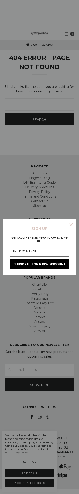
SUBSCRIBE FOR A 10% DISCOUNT (40, 264)
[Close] (71, 224)
